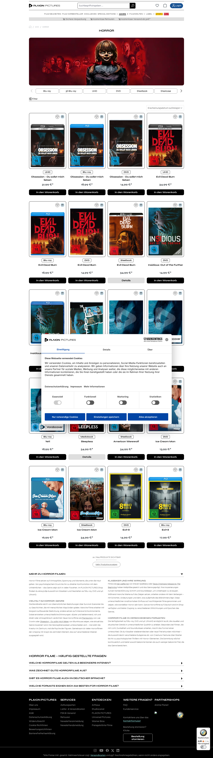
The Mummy (87, 618)
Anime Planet (162, 705)
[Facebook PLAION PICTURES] (107, 750)
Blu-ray (47, 91)
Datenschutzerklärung (40, 717)
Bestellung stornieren (137, 737)
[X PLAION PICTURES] (112, 750)
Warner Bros (98, 721)
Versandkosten (98, 755)
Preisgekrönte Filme (102, 725)
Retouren (65, 717)
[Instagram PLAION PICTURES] (95, 750)
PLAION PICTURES (101, 713)
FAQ (125, 705)
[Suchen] (132, 6)
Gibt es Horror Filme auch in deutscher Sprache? (67, 678)
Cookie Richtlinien (38, 725)
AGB (31, 713)
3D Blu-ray (71, 91)
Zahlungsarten (67, 705)
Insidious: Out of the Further (165, 265)
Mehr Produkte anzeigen (106, 564)
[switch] (203, 747)
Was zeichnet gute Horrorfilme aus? (58, 670)
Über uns (33, 705)
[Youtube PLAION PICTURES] (101, 750)
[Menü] (208, 729)
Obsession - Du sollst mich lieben (47, 178)
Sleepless (87, 441)
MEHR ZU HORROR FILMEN (47, 574)
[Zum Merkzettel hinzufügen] (57, 117)
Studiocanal (98, 709)
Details (126, 280)
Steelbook (142, 91)
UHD (94, 91)
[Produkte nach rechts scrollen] (181, 91)
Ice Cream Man (165, 441)
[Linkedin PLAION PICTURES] (118, 750)
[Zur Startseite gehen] (44, 6)
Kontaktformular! (132, 720)
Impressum (34, 709)
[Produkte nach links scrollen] (31, 91)
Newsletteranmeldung (72, 721)
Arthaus (96, 705)
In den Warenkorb (47, 192)
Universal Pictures (101, 717)
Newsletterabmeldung (72, 725)
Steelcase (166, 91)
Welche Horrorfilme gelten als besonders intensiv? (70, 662)
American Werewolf (126, 441)
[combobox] (104, 6)
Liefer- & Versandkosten (72, 709)
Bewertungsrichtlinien (40, 729)
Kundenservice (131, 709)
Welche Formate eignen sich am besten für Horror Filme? (74, 685)
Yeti (47, 441)
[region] (106, 61)
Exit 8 (126, 529)
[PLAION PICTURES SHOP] (30, 27)
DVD (118, 91)
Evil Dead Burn (165, 176)
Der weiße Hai (123, 584)
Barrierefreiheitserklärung (42, 733)
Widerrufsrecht (37, 721)
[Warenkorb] (165, 6)
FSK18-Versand (67, 713)
